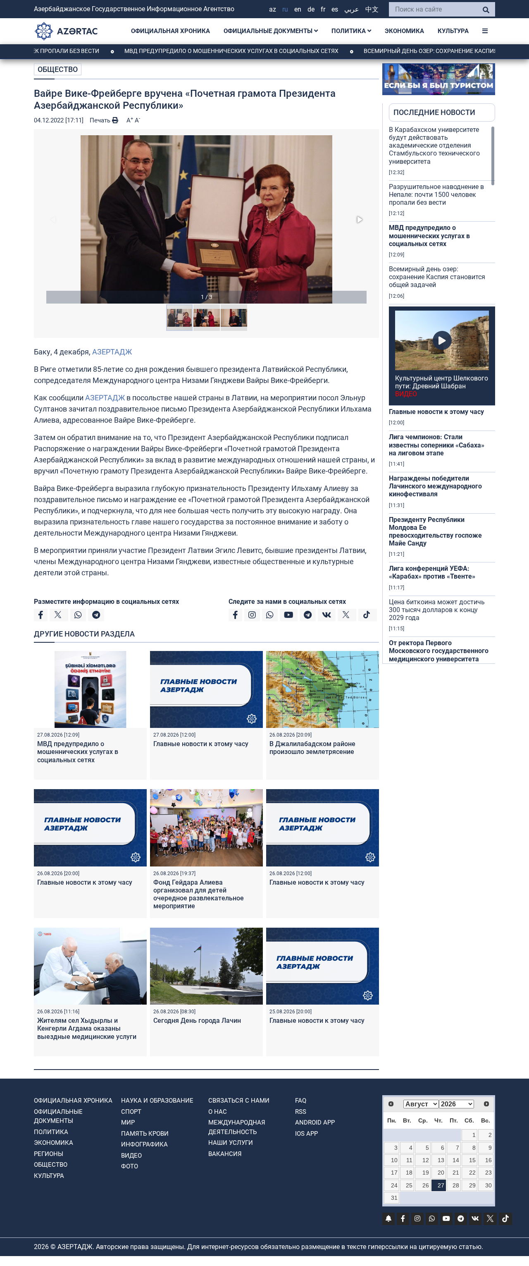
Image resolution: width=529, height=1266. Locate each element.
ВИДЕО (131, 1155)
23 (488, 1172)
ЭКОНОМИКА (404, 31)
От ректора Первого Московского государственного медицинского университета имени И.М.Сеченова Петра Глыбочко (438, 659)
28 (456, 1185)
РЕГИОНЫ (48, 1154)
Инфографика (144, 1144)
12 (425, 1160)
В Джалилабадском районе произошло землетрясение (312, 748)
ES (334, 9)
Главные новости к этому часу (200, 744)
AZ (272, 9)
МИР (128, 1122)
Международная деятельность (236, 1127)
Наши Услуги (230, 1142)
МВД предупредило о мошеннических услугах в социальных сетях (195, 51)
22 (472, 1172)
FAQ (300, 1100)
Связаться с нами (238, 1100)
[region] (442, 394)
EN (297, 9)
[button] (206, 219)
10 (394, 1160)
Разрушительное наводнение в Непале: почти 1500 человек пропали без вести (436, 194)
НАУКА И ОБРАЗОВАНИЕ (157, 1100)
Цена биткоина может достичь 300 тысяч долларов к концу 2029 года (437, 610)
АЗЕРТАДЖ (112, 351)
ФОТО (129, 1166)
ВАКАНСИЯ (225, 1154)
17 (394, 1172)
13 (441, 1160)
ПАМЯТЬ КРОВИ (145, 1133)
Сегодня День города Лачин (197, 1020)
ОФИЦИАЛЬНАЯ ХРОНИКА (170, 31)
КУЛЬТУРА (453, 31)
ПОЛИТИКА (349, 31)
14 (456, 1160)
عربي (351, 9)
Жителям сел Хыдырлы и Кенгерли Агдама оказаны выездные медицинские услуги (86, 1028)
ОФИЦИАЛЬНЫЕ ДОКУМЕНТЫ (269, 31)
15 (472, 1160)
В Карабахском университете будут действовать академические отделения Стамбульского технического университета (434, 145)
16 (488, 1160)
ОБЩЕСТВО (58, 69)
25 (409, 1185)
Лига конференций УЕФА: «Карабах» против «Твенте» (432, 572)
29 (472, 1185)
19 (425, 1172)
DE (311, 9)
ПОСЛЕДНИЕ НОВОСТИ (434, 112)
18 (409, 1172)
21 (456, 1172)
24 (394, 1185)
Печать (101, 120)
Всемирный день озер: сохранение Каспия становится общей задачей (437, 277)
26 (425, 1185)
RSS (300, 1111)
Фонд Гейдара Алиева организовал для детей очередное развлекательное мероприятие (198, 894)
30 (488, 1185)
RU (285, 9)
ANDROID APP (315, 1122)
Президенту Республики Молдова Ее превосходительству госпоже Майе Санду (435, 532)
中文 (372, 9)
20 (441, 1172)
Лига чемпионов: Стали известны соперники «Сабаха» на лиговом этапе (436, 445)
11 (409, 1160)
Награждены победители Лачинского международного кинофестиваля (435, 486)
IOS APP (306, 1133)
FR (323, 9)
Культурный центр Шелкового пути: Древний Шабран (441, 386)
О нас (217, 1111)
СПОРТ (131, 1111)
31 (394, 1197)
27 (441, 1185)
